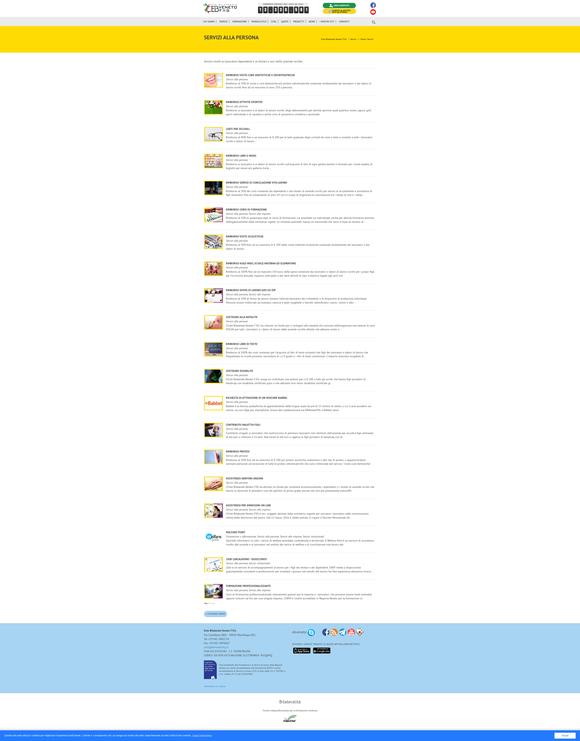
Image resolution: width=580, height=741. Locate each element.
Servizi (353, 39)
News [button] (312, 21)
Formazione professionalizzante (248, 586)
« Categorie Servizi (215, 613)
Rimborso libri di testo (241, 344)
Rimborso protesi (238, 452)
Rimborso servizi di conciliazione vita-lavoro (256, 183)
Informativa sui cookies (214, 686)
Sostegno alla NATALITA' (242, 317)
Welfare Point (235, 532)
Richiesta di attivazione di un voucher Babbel (256, 398)
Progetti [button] (298, 21)
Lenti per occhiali (238, 129)
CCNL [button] (274, 21)
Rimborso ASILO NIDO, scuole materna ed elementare (261, 263)
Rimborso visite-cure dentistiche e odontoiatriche (260, 75)
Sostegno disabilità (239, 371)
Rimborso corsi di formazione (246, 210)
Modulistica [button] (258, 21)
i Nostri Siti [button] (327, 21)
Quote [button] (285, 21)
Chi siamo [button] (209, 21)
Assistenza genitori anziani (244, 478)
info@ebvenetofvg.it (216, 647)
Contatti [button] (344, 21)
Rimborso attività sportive (244, 102)
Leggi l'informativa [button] (202, 735)
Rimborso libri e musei (241, 156)
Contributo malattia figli (243, 425)
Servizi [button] (223, 21)
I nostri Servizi (366, 39)
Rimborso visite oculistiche (244, 236)
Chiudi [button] (565, 735)
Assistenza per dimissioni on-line (248, 505)
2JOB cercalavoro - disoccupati (246, 559)
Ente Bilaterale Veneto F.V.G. (334, 39)
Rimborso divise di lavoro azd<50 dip (251, 290)
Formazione (239, 21)
